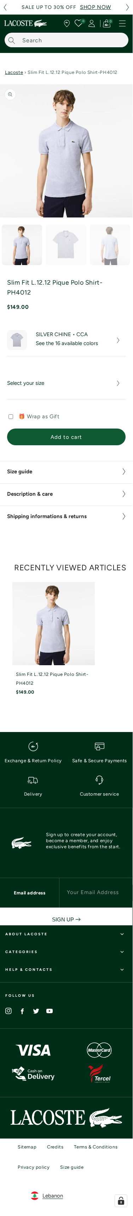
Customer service (99, 794)
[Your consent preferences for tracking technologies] (121, 1201)
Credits (55, 1147)
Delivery (33, 794)
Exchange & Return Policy (33, 760)
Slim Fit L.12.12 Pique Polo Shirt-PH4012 (52, 679)
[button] (5, 7)
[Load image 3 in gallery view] (110, 245)
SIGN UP (63, 919)
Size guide (71, 1167)
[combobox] (66, 40)
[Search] (11, 40)
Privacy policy (34, 1167)
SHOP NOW (95, 7)
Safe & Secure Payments (99, 760)
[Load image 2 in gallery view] (66, 245)
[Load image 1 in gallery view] (22, 245)
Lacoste (14, 72)
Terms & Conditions (95, 1147)
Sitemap (27, 1147)
